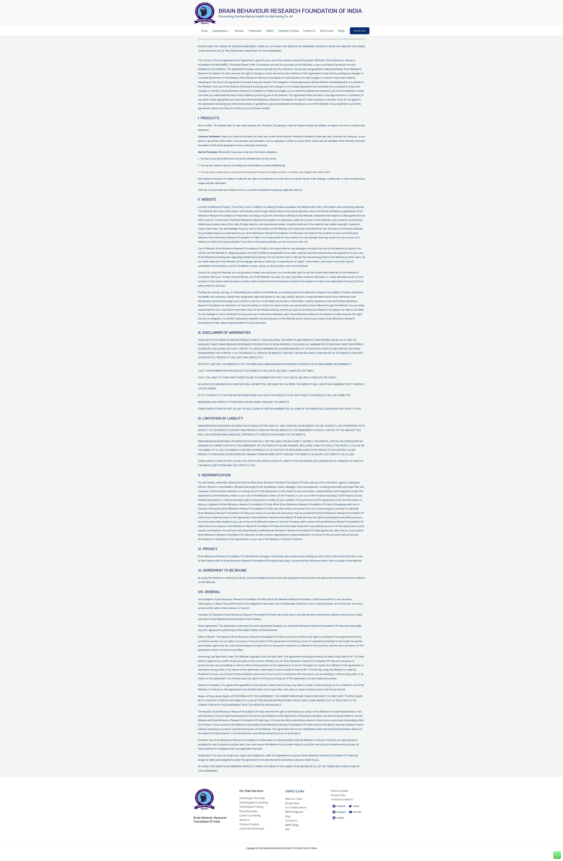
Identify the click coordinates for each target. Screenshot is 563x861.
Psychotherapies (248, 811)
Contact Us (309, 30)
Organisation (219, 30)
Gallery (270, 30)
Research (244, 819)
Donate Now (292, 803)
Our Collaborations (295, 807)
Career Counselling (250, 815)
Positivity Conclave (288, 30)
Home (204, 30)
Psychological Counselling (253, 802)
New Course (327, 30)
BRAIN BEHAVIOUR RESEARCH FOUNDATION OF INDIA (290, 10)
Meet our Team (293, 798)
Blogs (341, 30)
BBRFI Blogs (292, 825)
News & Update (339, 790)
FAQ (287, 829)
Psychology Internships (252, 798)
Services (239, 30)
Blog (287, 816)
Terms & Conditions (342, 799)
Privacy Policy (338, 795)
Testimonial (254, 30)
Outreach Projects (249, 824)
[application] (228, 30)
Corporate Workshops (251, 828)
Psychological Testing (251, 806)
